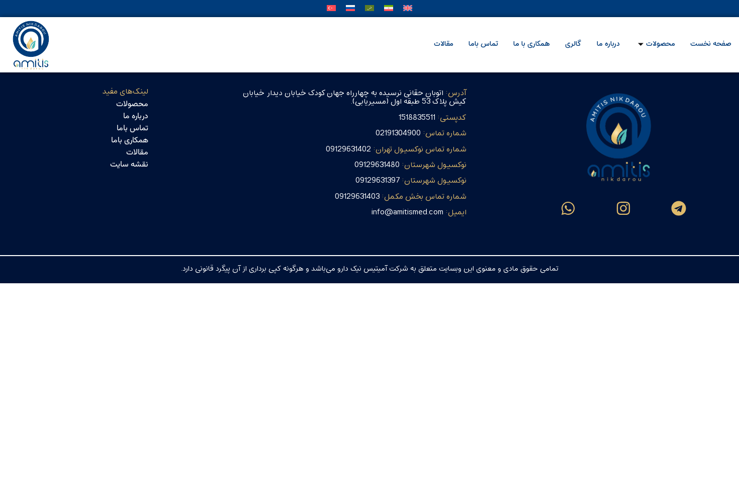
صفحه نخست (710, 44)
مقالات (443, 44)
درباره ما (608, 44)
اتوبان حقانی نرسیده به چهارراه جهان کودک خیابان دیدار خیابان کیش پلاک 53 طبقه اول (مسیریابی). (355, 97)
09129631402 (396, 149)
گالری (573, 44)
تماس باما (483, 44)
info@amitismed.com (419, 212)
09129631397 (411, 180)
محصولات (660, 44)
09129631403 (401, 196)
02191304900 (421, 133)
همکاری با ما (531, 44)
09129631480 (410, 165)
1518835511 (433, 117)
